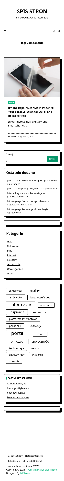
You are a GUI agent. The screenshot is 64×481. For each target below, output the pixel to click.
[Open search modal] (59, 31)
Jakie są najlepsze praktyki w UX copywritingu (32, 188)
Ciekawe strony (15, 455)
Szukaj (9, 154)
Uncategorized (15, 268)
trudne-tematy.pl (16, 383)
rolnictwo (16, 341)
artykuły (16, 297)
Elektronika (13, 246)
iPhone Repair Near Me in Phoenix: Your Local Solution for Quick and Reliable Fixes (31, 112)
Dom (9, 241)
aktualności (15, 290)
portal (18, 333)
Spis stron (32, 11)
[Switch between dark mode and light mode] (54, 31)
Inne (11, 102)
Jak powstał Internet (32, 460)
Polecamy (12, 259)
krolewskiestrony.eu (18, 397)
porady (35, 325)
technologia (16, 348)
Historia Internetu (34, 455)
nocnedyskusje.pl (16, 392)
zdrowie (14, 361)
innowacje (46, 305)
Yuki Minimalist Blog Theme (42, 469)
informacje (21, 304)
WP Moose (25, 473)
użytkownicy (16, 354)
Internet (11, 255)
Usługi (10, 273)
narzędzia (39, 312)
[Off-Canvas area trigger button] (5, 31)
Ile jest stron (14, 460)
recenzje (40, 334)
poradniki (15, 326)
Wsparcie (37, 354)
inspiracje (17, 312)
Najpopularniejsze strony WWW (23, 465)
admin (13, 136)
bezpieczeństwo (40, 297)
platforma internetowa (23, 319)
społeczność (40, 341)
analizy (34, 290)
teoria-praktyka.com (18, 388)
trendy (35, 348)
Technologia (13, 264)
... (27, 125)
